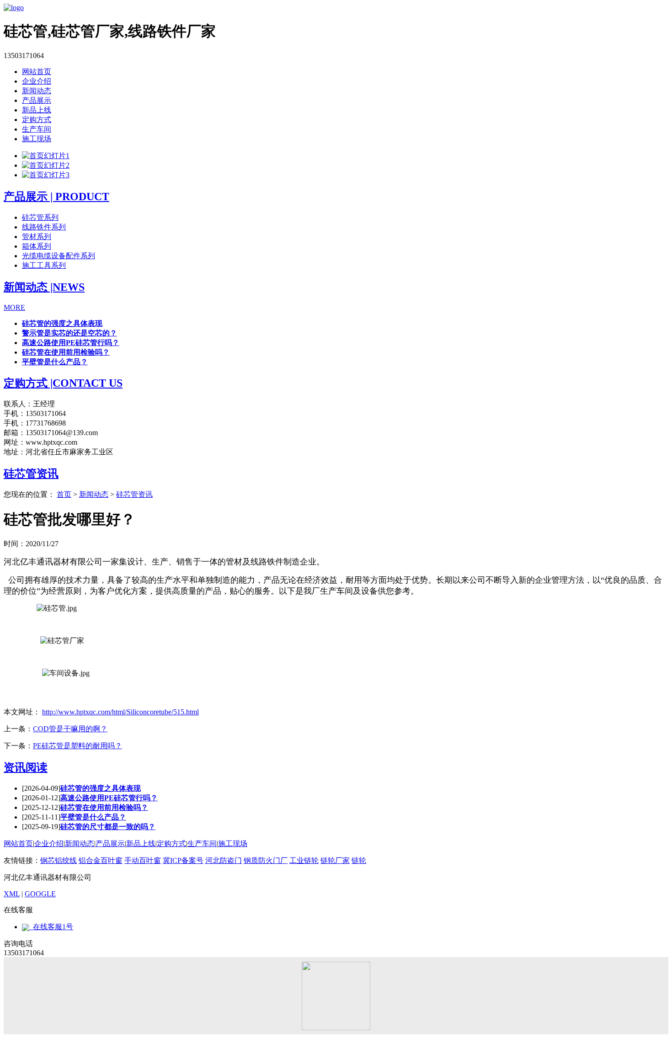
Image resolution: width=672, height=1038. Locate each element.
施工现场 (36, 139)
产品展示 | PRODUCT (56, 196)
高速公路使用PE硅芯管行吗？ (70, 342)
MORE (14, 307)
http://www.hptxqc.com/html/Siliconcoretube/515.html (120, 712)
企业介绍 (36, 81)
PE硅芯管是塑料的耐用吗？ (77, 746)
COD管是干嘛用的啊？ (70, 729)
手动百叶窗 (142, 860)
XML (12, 894)
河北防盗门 (223, 860)
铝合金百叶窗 (101, 860)
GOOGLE (40, 894)
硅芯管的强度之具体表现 (62, 323)
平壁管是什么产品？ (55, 362)
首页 (64, 494)
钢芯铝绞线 (58, 860)
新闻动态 (36, 91)
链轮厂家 (335, 860)
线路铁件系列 (44, 227)
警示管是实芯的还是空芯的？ (69, 333)
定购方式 (36, 119)
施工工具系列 (44, 265)
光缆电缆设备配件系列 (58, 256)
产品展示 (36, 100)
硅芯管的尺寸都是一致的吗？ (107, 826)
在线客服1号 (51, 927)
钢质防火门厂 (266, 860)
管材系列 (36, 236)
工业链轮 (304, 860)
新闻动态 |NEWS (44, 287)
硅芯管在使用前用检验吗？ (66, 352)
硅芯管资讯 (31, 473)
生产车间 (36, 129)
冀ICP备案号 (183, 860)
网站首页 (36, 71)
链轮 (359, 860)
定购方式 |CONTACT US (63, 383)
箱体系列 (36, 246)
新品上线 (36, 110)
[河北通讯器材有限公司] (14, 7)
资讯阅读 (26, 767)
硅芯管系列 (40, 217)
